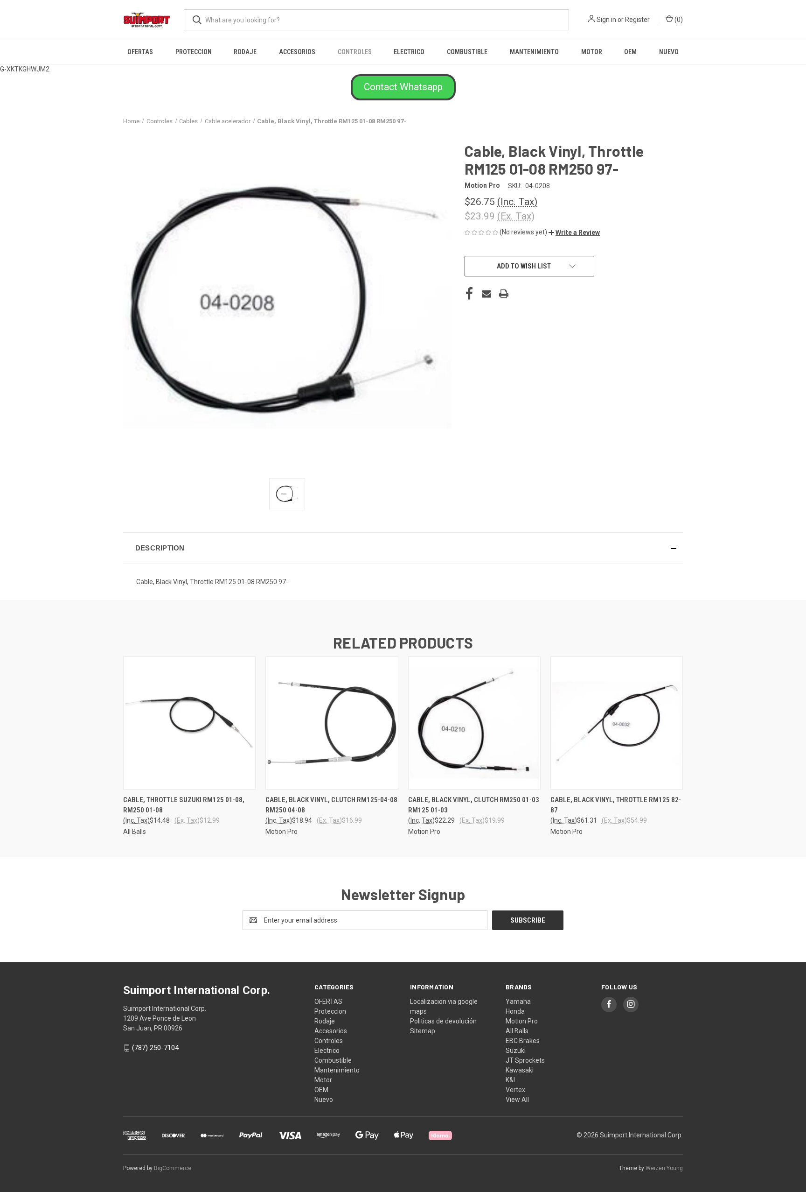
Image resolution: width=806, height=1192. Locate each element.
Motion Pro (522, 1021)
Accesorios (297, 52)
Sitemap (422, 1031)
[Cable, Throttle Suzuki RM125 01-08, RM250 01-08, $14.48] (189, 723)
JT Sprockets (525, 1060)
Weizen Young (664, 1168)
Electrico (409, 52)
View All (517, 1099)
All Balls (517, 1031)
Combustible (467, 52)
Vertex (515, 1089)
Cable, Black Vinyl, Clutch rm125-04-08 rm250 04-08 (331, 805)
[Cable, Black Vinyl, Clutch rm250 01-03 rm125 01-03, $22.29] (474, 723)
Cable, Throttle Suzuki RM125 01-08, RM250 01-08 (183, 805)
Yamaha (518, 1001)
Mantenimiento (534, 52)
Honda (515, 1011)
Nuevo (669, 52)
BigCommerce (172, 1168)
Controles (355, 52)
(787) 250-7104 (155, 1048)
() (678, 19)
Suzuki (516, 1050)
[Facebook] (469, 293)
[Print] (503, 293)
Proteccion (193, 52)
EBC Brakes (523, 1040)
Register (637, 19)
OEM (630, 52)
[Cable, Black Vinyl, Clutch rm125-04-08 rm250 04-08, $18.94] (331, 723)
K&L (511, 1080)
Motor (591, 52)
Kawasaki (520, 1070)
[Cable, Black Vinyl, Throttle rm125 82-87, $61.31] (616, 723)
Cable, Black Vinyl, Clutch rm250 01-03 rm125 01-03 (473, 805)
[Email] (486, 293)
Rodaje (245, 52)
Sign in (606, 19)
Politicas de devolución (443, 1021)
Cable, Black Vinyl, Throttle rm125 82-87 (615, 805)
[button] (403, 87)
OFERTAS (140, 52)
